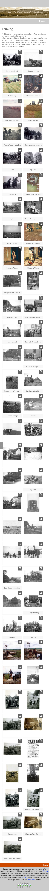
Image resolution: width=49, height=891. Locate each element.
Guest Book (31, 880)
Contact (46, 871)
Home (45, 865)
